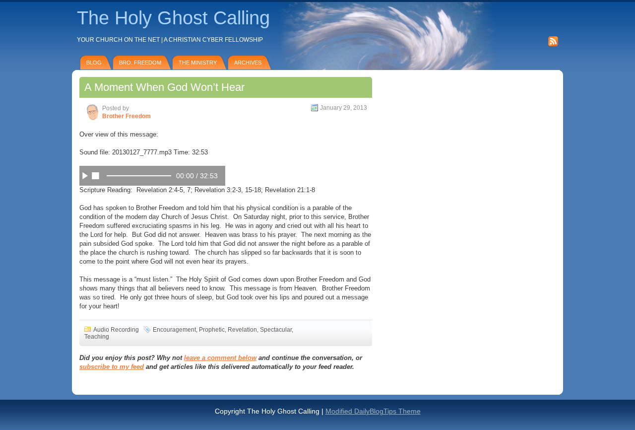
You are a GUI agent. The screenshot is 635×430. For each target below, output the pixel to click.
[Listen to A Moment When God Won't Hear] (85, 175)
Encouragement (174, 329)
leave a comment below (220, 357)
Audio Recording (116, 329)
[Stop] (95, 175)
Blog (94, 63)
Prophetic (212, 329)
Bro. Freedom (140, 63)
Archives (247, 63)
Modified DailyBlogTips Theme (373, 411)
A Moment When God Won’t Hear (164, 87)
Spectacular (276, 329)
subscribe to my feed (111, 366)
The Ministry (198, 63)
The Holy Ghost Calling (173, 17)
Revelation (242, 329)
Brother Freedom (126, 116)
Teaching (96, 336)
